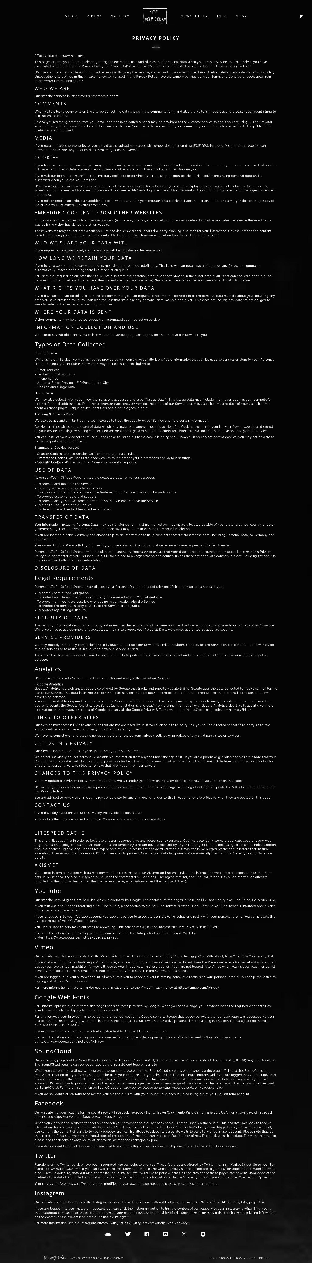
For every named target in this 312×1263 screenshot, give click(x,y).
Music (71, 16)
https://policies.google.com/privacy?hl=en (218, 709)
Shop (241, 16)
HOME (212, 1258)
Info (222, 16)
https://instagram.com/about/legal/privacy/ (154, 1223)
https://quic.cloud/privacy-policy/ (231, 853)
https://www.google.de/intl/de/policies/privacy (81, 937)
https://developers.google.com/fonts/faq (162, 1037)
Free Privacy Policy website (230, 66)
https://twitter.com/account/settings (189, 1183)
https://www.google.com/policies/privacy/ (72, 1041)
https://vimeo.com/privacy (198, 987)
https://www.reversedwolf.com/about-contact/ (130, 819)
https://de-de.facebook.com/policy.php (126, 1140)
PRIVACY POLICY (245, 1258)
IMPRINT (263, 1258)
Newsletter (194, 16)
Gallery (120, 16)
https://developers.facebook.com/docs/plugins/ (91, 1116)
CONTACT (225, 1258)
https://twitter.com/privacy (250, 1177)
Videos (95, 16)
